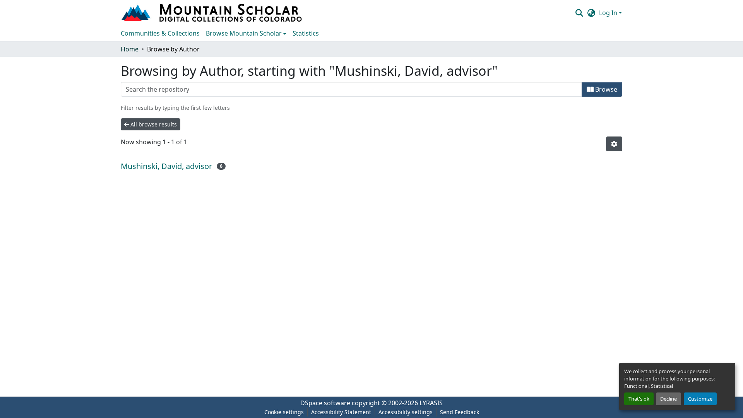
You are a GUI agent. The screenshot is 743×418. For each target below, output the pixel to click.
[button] (212, 12)
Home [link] (130, 49)
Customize (700, 398)
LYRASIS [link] (431, 403)
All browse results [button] (153, 124)
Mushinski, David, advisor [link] (166, 166)
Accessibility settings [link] (405, 412)
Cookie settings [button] (284, 412)
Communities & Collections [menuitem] (160, 33)
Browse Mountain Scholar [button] (244, 33)
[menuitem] (246, 33)
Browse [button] (605, 89)
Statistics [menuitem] (306, 33)
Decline (668, 398)
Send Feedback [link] (459, 412)
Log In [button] (609, 13)
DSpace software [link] (325, 403)
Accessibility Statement (341, 412)
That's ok (638, 398)
